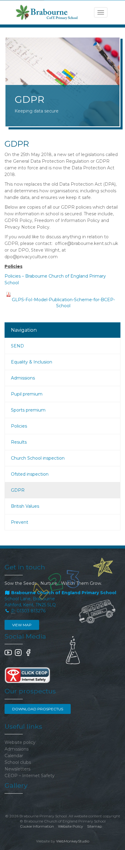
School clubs (18, 762)
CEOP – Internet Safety (30, 775)
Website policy (20, 742)
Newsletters (17, 769)
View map (22, 625)
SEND (17, 346)
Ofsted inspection (30, 474)
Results (19, 442)
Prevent (19, 522)
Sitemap (94, 826)
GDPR (18, 490)
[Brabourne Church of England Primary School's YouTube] (8, 654)
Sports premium (28, 410)
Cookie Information (37, 826)
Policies (19, 426)
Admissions (23, 378)
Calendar (14, 755)
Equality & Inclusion (31, 362)
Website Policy (70, 826)
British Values (25, 506)
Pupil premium (26, 394)
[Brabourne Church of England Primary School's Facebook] (28, 654)
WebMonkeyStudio (72, 841)
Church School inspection (38, 458)
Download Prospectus (37, 709)
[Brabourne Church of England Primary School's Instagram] (18, 654)
